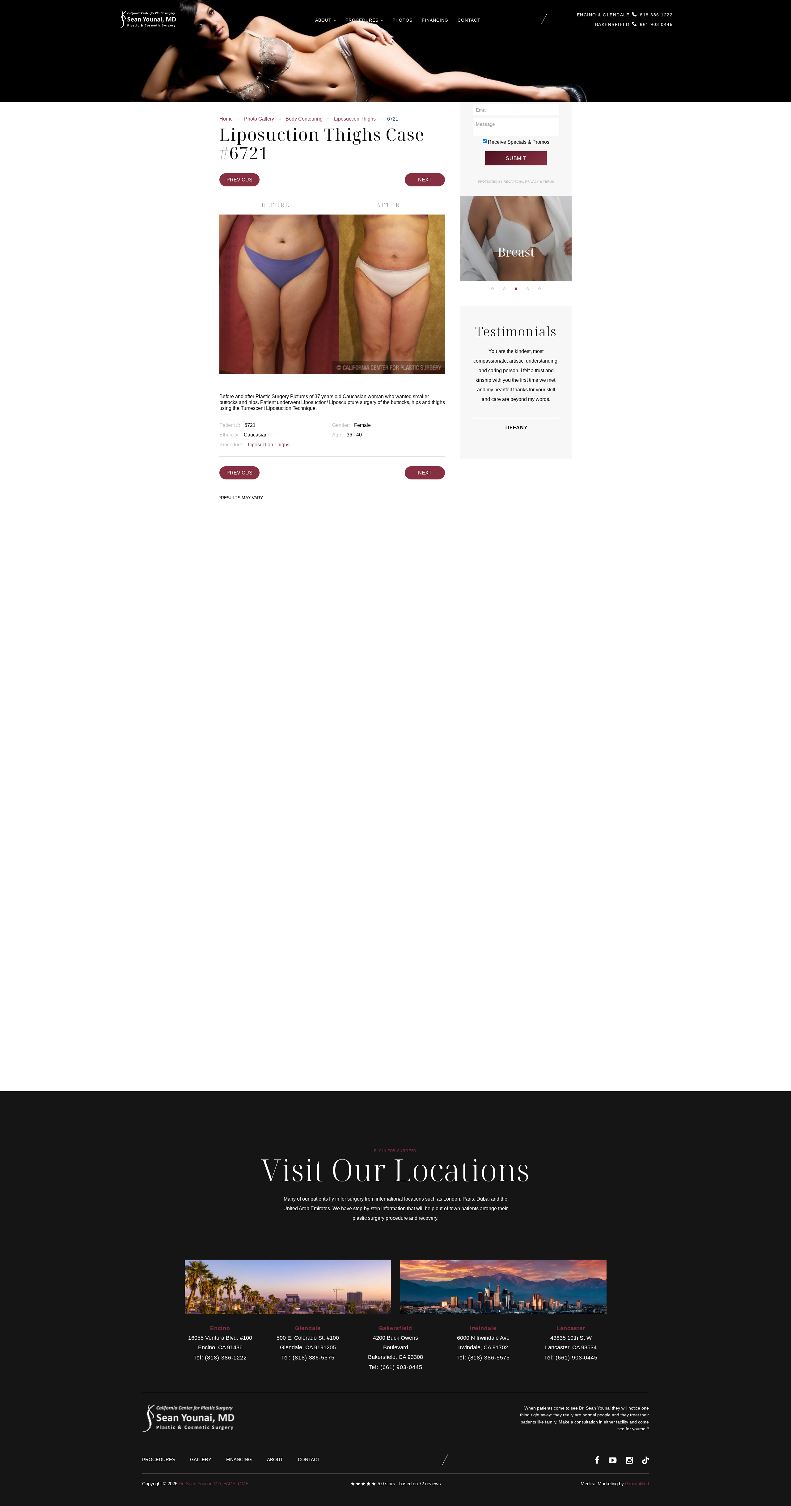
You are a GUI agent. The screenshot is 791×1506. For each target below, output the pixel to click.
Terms (548, 181)
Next (425, 179)
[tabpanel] (516, 199)
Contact (469, 20)
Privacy (532, 181)
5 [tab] (539, 288)
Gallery (200, 1459)
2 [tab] (504, 288)
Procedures (362, 20)
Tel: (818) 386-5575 (308, 1358)
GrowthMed (637, 1483)
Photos (402, 20)
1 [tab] (492, 288)
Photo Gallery (259, 118)
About (324, 20)
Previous (239, 179)
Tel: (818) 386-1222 (220, 1358)
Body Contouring (304, 118)
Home (226, 118)
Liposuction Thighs (355, 118)
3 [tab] (516, 288)
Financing (435, 20)
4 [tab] (528, 288)
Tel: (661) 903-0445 (395, 1367)
